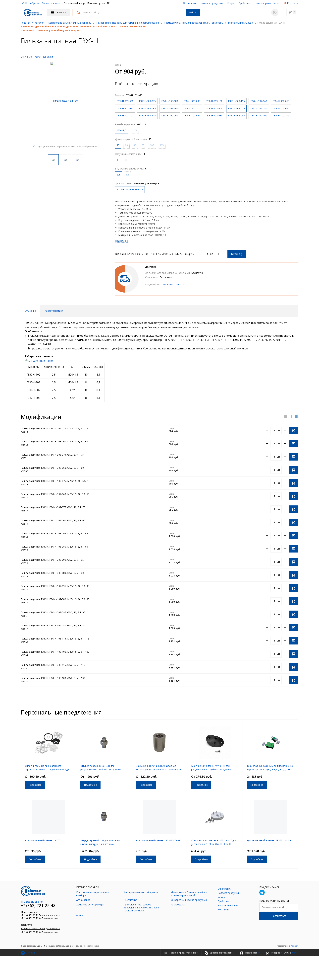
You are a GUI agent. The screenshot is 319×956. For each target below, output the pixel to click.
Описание (26, 56)
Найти (192, 12)
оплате (180, 284)
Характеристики (44, 56)
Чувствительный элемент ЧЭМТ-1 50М (158, 840)
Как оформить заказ (267, 3)
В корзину (236, 253)
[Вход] (274, 12)
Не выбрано (32, 3)
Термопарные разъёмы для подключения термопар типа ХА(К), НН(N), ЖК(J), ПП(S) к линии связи (270, 769)
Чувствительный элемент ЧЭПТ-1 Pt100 (269, 840)
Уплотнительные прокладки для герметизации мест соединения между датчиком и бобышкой (47, 769)
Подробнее (121, 240)
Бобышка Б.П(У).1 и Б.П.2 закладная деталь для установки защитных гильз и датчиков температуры (159, 769)
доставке (168, 284)
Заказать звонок (51, 3)
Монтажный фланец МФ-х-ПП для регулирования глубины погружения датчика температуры (211, 769)
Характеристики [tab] (54, 310)
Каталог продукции (212, 3)
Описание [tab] (30, 310)
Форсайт (294, 946)
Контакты (292, 3)
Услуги (230, 3)
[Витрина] (286, 416)
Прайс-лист (245, 3)
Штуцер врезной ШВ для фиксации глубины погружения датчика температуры (100, 844)
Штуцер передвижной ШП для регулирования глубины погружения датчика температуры (100, 769)
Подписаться (278, 915)
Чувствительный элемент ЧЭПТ (43, 840)
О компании (190, 3)
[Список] (296, 416)
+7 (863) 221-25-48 (38, 905)
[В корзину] (293, 430)
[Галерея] (291, 416)
